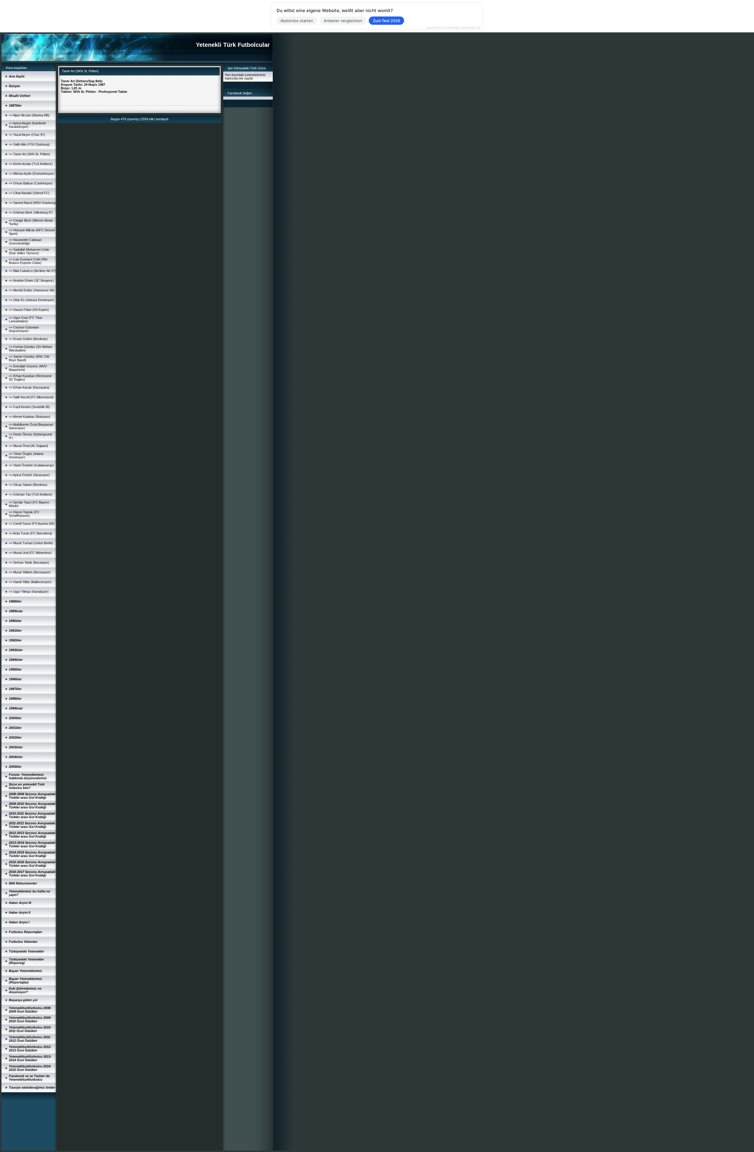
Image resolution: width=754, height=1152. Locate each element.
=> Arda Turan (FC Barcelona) (30, 533)
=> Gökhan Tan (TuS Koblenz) (30, 494)
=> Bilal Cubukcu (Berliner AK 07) (32, 271)
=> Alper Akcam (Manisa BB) (29, 115)
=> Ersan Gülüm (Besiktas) (28, 339)
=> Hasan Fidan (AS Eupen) (29, 309)
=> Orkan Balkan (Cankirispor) (31, 183)
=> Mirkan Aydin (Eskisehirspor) (31, 173)
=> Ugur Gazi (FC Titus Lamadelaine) (25, 319)
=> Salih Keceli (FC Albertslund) (31, 397)
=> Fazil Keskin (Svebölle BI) (29, 407)
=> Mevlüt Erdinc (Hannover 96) (31, 290)
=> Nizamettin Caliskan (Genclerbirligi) (25, 241)
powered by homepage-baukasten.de (453, 27)
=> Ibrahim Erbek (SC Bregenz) (31, 280)
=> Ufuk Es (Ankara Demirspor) (31, 300)
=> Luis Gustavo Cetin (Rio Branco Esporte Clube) (28, 261)
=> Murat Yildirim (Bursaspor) (30, 572)
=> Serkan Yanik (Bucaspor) (29, 562)
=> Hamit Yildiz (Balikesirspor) (30, 582)
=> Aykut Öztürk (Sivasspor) (29, 475)
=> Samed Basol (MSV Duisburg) (32, 202)
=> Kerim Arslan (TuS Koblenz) (31, 164)
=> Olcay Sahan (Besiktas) (28, 484)
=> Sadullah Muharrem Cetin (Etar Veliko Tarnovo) (29, 251)
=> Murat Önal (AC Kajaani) (28, 446)
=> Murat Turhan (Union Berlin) (31, 543)
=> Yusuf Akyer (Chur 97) (27, 134)
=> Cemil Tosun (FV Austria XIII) (31, 523)
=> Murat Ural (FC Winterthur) (30, 552)
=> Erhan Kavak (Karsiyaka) (29, 387)
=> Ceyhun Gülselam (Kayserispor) (24, 329)
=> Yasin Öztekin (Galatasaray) (31, 465)
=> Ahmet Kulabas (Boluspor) (29, 416)
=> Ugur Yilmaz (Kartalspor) (29, 591)
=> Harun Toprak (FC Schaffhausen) (24, 513)
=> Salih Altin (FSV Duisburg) (29, 144)
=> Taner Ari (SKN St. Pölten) (29, 154)
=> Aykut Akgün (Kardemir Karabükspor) (27, 124)
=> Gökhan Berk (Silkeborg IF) (31, 212)
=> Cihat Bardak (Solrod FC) (29, 193)
